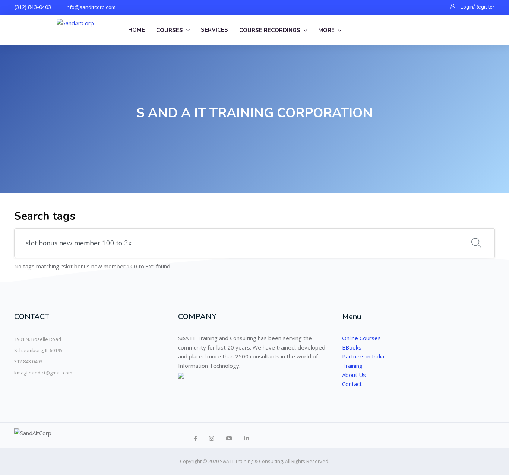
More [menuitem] (326, 30)
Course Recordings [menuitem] (269, 30)
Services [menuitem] (214, 30)
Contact (352, 384)
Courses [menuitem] (169, 30)
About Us (354, 375)
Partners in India (363, 356)
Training (352, 365)
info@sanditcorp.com (91, 7)
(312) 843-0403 (32, 7)
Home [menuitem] (136, 30)
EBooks (351, 347)
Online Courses (361, 338)
